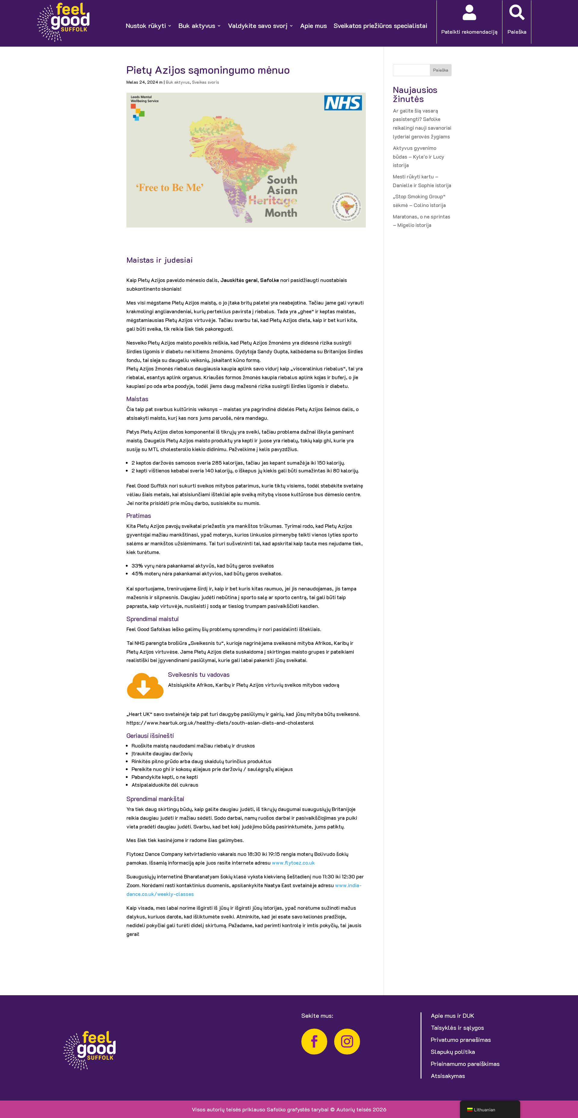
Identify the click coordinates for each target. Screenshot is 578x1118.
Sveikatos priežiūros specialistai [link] (380, 25)
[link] (63, 39)
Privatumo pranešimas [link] (461, 1039)
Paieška (440, 70)
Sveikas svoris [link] (205, 82)
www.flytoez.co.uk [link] (293, 862)
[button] (572, 1074)
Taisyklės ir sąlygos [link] (457, 1027)
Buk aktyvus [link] (197, 25)
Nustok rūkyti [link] (146, 25)
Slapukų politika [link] (453, 1051)
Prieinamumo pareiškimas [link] (465, 1063)
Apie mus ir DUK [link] (452, 1015)
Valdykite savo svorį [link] (257, 25)
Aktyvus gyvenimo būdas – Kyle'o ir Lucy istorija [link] (418, 156)
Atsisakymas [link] (448, 1075)
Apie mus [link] (313, 25)
